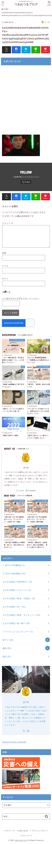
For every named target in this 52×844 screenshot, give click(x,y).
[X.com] (26, 182)
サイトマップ (27, 836)
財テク (8, 640)
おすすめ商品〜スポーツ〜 (17, 590)
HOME (6, 9)
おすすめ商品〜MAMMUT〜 (17, 582)
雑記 (7, 656)
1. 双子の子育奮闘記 (14, 565)
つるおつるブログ (26, 4)
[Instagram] (30, 490)
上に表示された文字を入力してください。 (21, 298)
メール (5, 266)
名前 (4, 253)
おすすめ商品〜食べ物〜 (16, 623)
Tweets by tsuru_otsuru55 (14, 742)
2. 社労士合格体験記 (14, 573)
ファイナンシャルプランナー (18, 632)
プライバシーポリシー (40, 831)
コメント (7, 223)
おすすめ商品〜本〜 (14, 607)
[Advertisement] (26, 101)
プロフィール (10, 831)
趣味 (7, 648)
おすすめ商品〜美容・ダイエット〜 (21, 615)
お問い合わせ (23, 831)
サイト (5, 278)
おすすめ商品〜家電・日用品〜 (19, 598)
